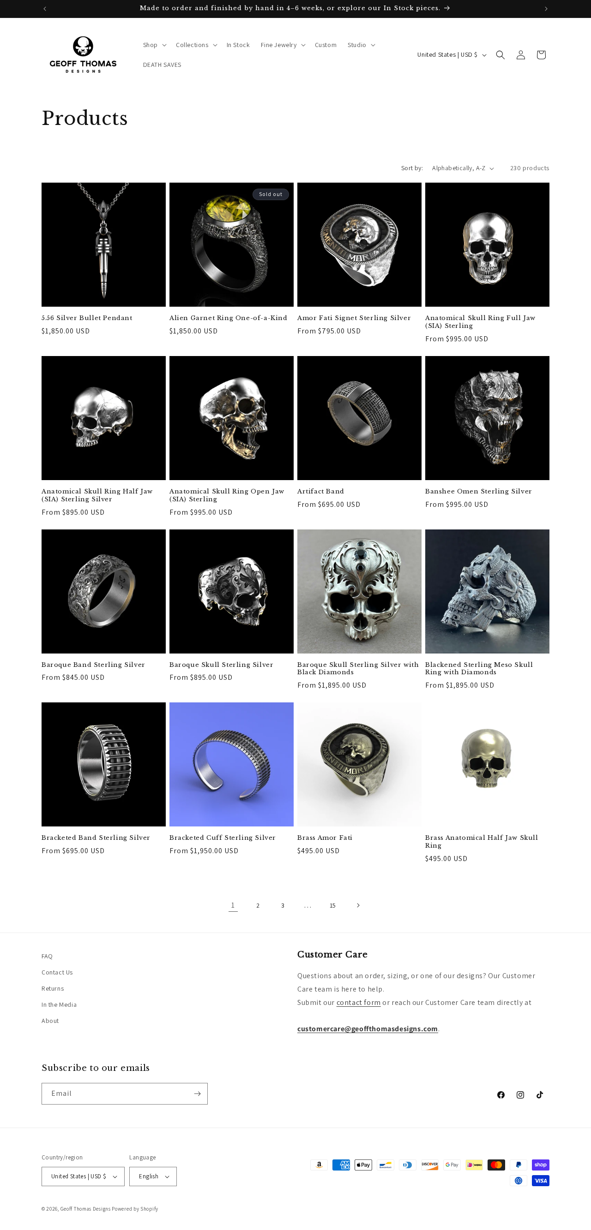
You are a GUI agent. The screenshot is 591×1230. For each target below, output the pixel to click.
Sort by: (412, 168)
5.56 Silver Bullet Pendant (87, 318)
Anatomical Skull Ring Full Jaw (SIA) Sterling (480, 322)
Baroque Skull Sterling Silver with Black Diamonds (358, 669)
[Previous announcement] (45, 9)
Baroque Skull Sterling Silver (221, 665)
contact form (359, 1002)
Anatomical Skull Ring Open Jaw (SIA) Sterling (226, 495)
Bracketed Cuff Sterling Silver (222, 838)
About (50, 1020)
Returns (53, 988)
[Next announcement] (546, 9)
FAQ (47, 956)
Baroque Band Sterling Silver (93, 665)
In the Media (59, 1004)
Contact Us (57, 972)
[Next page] (358, 905)
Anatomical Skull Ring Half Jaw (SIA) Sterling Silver (97, 495)
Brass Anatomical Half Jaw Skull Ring (481, 842)
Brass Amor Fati (325, 838)
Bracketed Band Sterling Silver (96, 838)
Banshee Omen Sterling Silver (478, 491)
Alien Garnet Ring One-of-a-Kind (228, 318)
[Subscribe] (197, 1094)
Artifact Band (320, 491)
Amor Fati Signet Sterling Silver (354, 318)
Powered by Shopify (135, 1209)
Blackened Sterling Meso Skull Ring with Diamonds (479, 669)
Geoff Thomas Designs (85, 1209)
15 (333, 905)
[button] (154, 44)
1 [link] (233, 905)
